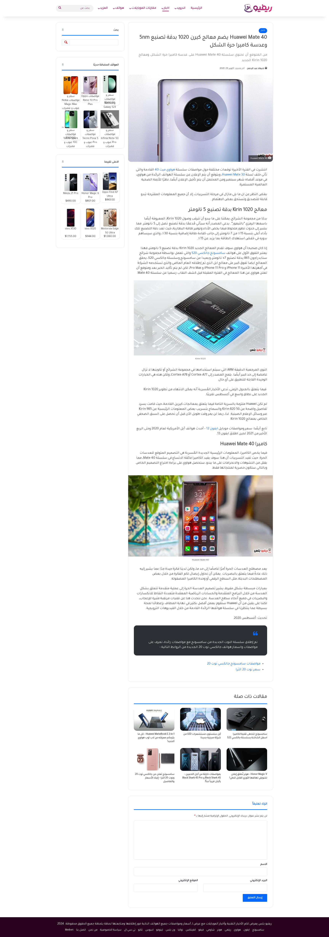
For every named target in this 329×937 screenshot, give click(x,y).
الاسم (263, 864)
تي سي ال (129, 930)
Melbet (69, 930)
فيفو (201, 930)
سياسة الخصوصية (110, 930)
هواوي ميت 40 (165, 170)
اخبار (166, 8)
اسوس (149, 930)
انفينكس (191, 930)
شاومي (210, 930)
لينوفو (159, 930)
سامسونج (258, 930)
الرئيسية (196, 8)
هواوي (237, 930)
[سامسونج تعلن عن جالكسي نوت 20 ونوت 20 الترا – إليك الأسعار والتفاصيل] (154, 759)
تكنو (140, 930)
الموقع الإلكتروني (188, 880)
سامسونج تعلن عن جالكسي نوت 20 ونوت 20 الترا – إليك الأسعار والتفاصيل (154, 778)
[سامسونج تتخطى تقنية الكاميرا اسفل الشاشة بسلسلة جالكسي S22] (247, 719)
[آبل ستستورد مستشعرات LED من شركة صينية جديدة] (200, 719)
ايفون (247, 930)
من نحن (92, 930)
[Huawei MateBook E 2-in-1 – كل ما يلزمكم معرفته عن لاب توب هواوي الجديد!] (154, 719)
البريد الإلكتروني (258, 880)
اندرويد (181, 8)
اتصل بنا (81, 930)
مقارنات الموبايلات (144, 8)
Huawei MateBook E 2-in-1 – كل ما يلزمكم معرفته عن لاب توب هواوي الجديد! (156, 738)
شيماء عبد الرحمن (255, 68)
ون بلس (170, 930)
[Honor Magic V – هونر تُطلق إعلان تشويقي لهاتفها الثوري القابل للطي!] (247, 759)
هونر (219, 930)
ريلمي (228, 930)
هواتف (119, 8)
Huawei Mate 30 (233, 175)
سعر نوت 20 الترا (248, 669)
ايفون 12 (212, 429)
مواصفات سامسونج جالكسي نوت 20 (233, 664)
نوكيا (180, 930)
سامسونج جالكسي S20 (209, 253)
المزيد (104, 8)
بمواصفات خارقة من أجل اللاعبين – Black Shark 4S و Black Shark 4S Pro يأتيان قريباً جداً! (201, 778)
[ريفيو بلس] (258, 8)
